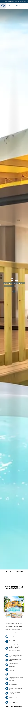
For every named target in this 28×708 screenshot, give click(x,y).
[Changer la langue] (25, 5)
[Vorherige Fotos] (5, 616)
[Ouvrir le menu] (9, 6)
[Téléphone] (13, 5)
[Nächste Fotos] (23, 616)
